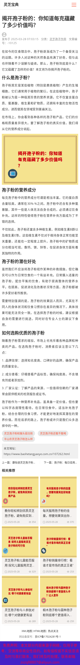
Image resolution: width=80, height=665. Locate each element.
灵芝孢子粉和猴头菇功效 (18, 433)
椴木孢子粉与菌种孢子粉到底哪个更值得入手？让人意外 (58, 615)
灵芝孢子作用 (57, 39)
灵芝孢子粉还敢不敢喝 (53, 433)
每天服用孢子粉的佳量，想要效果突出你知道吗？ (58, 516)
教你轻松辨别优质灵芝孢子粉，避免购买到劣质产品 (19, 516)
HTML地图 (39, 631)
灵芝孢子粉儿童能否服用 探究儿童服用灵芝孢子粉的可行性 (20, 565)
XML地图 (27, 631)
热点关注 (53, 631)
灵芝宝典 (11, 4)
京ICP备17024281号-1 (48, 636)
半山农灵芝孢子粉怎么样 (18, 439)
